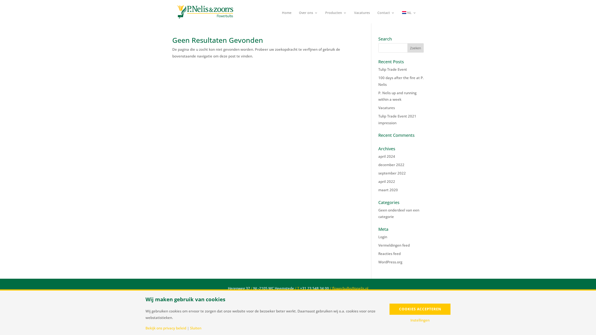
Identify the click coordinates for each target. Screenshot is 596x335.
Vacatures (362, 13)
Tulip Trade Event (392, 69)
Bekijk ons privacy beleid (166, 328)
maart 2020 (388, 190)
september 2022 (392, 173)
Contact (383, 13)
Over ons (306, 13)
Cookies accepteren (420, 309)
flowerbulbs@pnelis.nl (350, 288)
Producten (333, 13)
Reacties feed (389, 253)
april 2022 (386, 181)
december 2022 (391, 164)
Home (286, 13)
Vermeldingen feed (394, 245)
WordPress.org (390, 262)
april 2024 (386, 156)
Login (382, 236)
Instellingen (420, 320)
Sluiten (195, 328)
